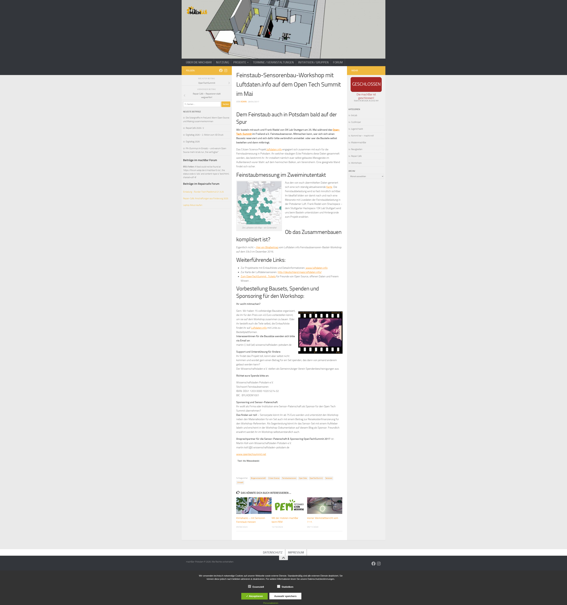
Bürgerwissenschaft (258, 478)
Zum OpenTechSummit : (254, 276)
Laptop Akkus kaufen (192, 205)
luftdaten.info (274, 149)
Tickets (272, 276)
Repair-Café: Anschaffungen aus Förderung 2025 (205, 198)
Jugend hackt (357, 129)
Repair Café (356, 156)
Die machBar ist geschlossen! (366, 96)
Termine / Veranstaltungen (273, 62)
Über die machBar (199, 62)
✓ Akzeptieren (254, 596)
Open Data (303, 478)
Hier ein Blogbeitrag (267, 247)
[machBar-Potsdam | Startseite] (197, 10)
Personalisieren (270, 603)
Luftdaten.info (259, 327)
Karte (329, 187)
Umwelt (240, 482)
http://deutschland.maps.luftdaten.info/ (300, 272)
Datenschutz (272, 552)
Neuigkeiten (356, 149)
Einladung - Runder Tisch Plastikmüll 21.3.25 (203, 191)
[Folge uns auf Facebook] (221, 70)
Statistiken (287, 587)
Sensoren (328, 478)
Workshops (356, 163)
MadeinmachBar (358, 142)
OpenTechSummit (316, 478)
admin (244, 101)
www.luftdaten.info (316, 267)
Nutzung (222, 62)
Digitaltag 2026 (193, 141)
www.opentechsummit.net (251, 454)
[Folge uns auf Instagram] (225, 70)
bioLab (354, 115)
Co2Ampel (356, 122)
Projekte (239, 62)
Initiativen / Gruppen (313, 62)
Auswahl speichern (285, 596)
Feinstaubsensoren (289, 478)
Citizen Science (273, 478)
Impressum (296, 552)
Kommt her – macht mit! (362, 135)
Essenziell (258, 587)
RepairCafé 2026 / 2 (195, 128)
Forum (338, 62)
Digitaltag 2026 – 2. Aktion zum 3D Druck (204, 134)
